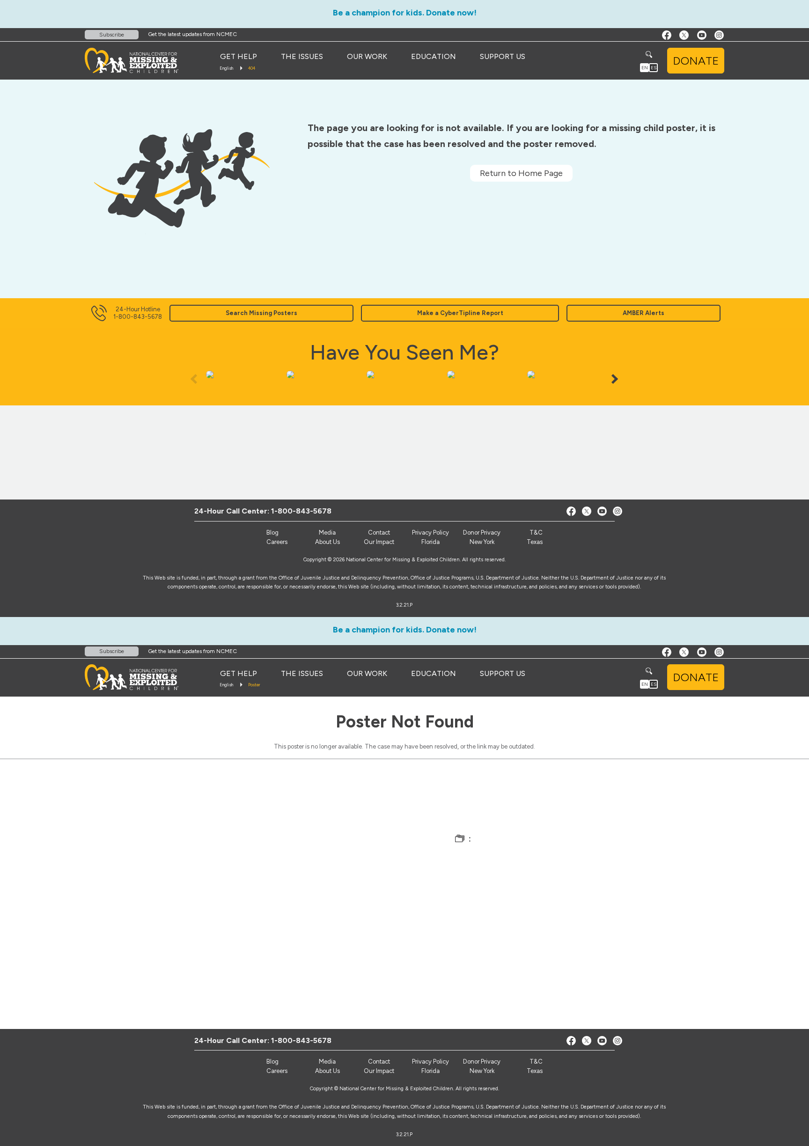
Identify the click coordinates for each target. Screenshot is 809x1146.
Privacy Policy (430, 532)
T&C (536, 532)
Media (327, 532)
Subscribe (111, 34)
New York (482, 541)
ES (653, 68)
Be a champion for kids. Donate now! (405, 12)
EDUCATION (433, 56)
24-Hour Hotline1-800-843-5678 (137, 313)
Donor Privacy (481, 532)
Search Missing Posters (261, 312)
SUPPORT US (502, 56)
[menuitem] (238, 56)
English (226, 68)
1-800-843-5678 (301, 511)
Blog (272, 532)
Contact (379, 532)
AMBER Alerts (643, 312)
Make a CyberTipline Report (460, 312)
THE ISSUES (302, 56)
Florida (430, 541)
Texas (535, 541)
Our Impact (379, 541)
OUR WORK (367, 56)
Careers (276, 541)
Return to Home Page (521, 173)
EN (644, 68)
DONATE (696, 60)
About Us (327, 541)
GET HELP (238, 56)
